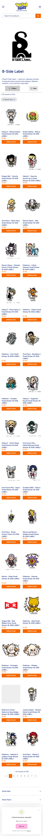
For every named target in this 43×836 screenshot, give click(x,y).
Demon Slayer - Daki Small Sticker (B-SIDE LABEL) (31, 223)
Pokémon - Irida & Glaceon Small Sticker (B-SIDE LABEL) (31, 267)
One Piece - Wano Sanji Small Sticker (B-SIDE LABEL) (11, 223)
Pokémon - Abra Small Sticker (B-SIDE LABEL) (31, 622)
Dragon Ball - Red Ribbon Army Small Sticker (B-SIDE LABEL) (10, 623)
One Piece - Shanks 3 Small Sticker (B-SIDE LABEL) (31, 756)
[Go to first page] (6, 776)
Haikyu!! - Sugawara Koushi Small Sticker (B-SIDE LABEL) (32, 401)
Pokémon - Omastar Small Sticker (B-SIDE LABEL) (10, 401)
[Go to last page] (36, 776)
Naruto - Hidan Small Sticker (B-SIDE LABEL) (10, 577)
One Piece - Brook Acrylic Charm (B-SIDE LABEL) (10, 534)
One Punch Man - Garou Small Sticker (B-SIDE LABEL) (11, 490)
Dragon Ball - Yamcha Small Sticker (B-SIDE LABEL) (10, 178)
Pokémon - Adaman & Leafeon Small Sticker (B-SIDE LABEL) (10, 756)
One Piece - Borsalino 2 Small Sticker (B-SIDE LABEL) (31, 356)
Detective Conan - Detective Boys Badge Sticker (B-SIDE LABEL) (10, 712)
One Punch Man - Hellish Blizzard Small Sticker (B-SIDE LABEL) (31, 445)
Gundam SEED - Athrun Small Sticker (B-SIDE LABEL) (31, 490)
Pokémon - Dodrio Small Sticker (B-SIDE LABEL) (32, 311)
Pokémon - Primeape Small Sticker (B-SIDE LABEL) (10, 667)
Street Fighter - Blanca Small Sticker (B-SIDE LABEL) (31, 134)
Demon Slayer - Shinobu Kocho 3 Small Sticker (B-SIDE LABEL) (11, 267)
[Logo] (21, 6)
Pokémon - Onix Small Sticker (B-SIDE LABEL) (10, 355)
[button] (40, 7)
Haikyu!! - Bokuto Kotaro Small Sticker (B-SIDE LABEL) (11, 134)
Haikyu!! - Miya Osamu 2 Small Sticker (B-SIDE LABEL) (11, 312)
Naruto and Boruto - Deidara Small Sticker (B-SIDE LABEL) (31, 534)
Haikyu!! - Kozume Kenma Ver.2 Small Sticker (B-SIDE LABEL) (31, 178)
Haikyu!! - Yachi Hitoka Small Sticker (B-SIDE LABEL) (10, 445)
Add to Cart (11, 142)
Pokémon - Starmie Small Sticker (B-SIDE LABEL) (31, 578)
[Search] (38, 16)
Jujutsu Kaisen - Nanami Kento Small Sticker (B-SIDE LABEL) (32, 712)
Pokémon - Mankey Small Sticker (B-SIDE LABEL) (31, 667)
